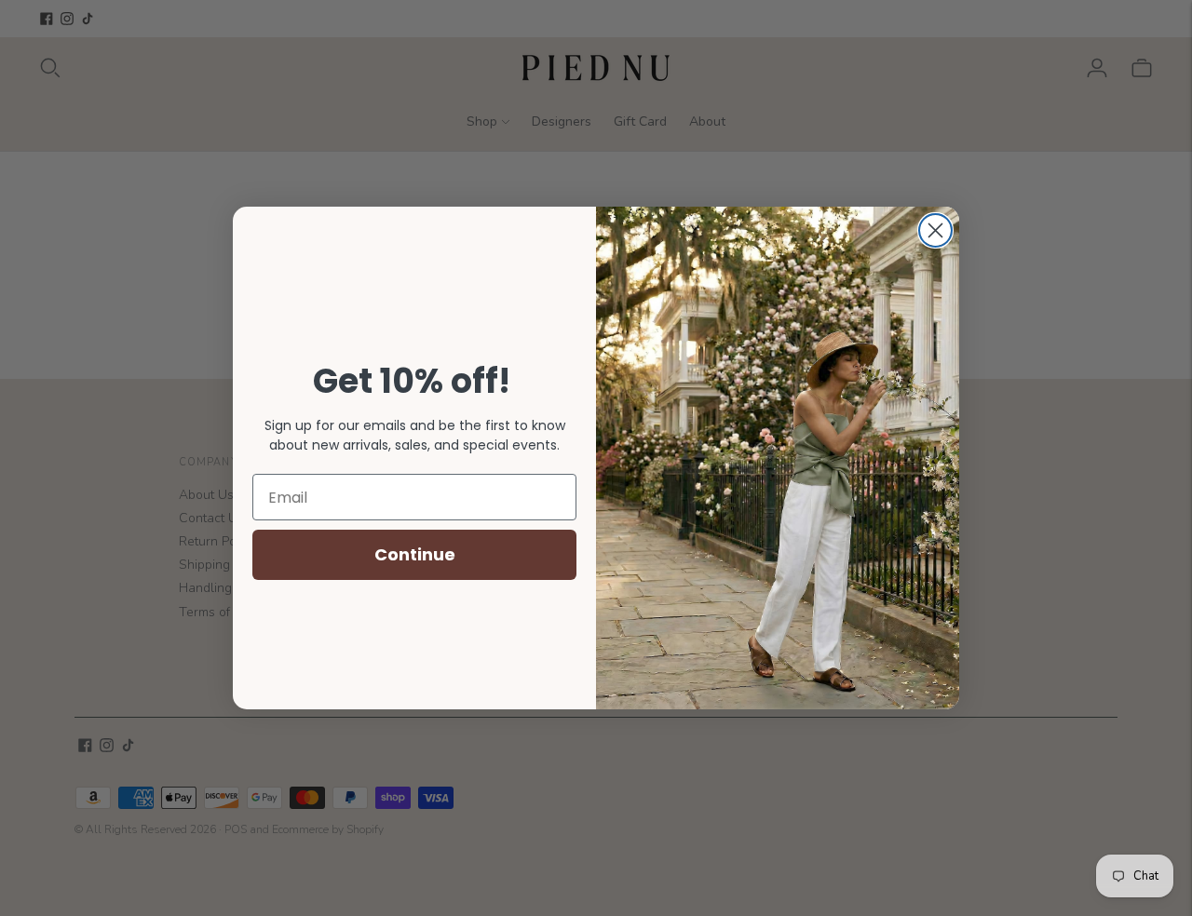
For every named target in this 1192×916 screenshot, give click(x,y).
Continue (414, 554)
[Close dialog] (935, 230)
